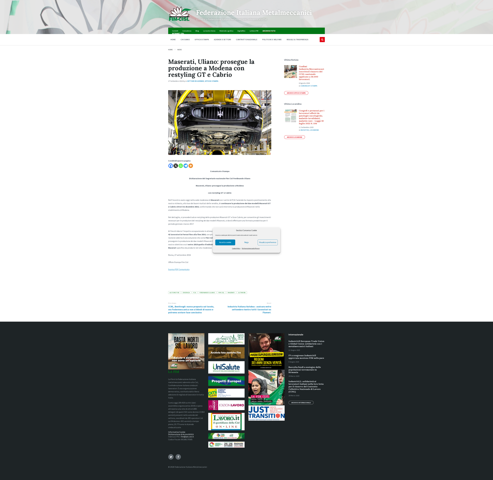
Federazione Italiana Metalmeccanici (254, 12)
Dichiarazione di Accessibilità (181, 434)
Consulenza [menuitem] (186, 31)
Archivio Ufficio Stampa (296, 93)
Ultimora (242, 292)
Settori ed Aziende (195, 81)
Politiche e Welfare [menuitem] (272, 39)
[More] (190, 166)
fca (194, 292)
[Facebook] (170, 166)
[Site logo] (180, 22)
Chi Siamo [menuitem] (185, 39)
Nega (246, 242)
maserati (231, 292)
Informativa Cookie (176, 432)
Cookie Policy (236, 248)
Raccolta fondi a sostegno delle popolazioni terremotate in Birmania (304, 370)
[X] (175, 166)
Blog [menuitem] (197, 31)
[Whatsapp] (180, 166)
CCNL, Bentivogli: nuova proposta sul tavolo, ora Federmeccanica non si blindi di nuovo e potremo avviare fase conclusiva (191, 309)
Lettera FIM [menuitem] (254, 31)
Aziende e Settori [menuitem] (222, 39)
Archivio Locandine (294, 137)
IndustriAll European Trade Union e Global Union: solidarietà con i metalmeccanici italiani (306, 344)
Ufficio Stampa (211, 81)
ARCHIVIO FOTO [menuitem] (269, 31)
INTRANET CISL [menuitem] (178, 33)
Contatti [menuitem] (175, 31)
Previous (172, 303)
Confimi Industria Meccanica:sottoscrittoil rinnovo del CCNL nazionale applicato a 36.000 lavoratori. (311, 73)
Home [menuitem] (173, 39)
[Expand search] (322, 39)
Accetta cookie (225, 242)
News (179, 50)
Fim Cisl (221, 292)
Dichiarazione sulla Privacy (251, 248)
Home (170, 50)
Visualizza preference (267, 242)
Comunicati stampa (309, 86)
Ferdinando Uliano (207, 292)
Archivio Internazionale (301, 403)
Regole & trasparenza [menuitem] (297, 39)
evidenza (186, 292)
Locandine (314, 130)
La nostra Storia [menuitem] (209, 31)
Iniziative (305, 130)
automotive (174, 292)
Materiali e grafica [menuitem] (226, 31)
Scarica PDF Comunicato (178, 269)
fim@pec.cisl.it (187, 436)
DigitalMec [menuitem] (241, 31)
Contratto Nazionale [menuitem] (246, 39)
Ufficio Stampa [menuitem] (202, 39)
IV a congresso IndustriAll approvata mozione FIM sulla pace (306, 356)
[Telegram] (185, 166)
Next (269, 303)
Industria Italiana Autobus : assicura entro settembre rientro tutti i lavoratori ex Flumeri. (249, 309)
